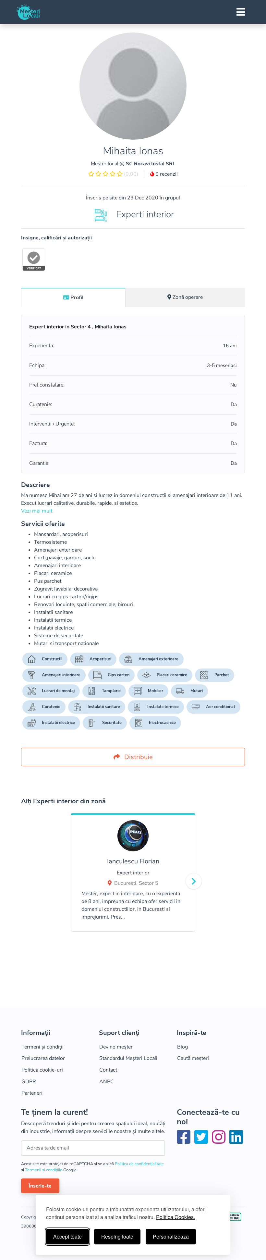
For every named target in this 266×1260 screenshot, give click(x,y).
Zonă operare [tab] (188, 297)
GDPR (28, 1081)
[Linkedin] (236, 1141)
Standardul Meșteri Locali (128, 1058)
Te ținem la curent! (54, 1112)
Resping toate (117, 1236)
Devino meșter (116, 1046)
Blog (182, 1046)
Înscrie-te (40, 1186)
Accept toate (67, 1236)
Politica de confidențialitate (139, 1164)
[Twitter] (202, 1141)
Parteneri (31, 1093)
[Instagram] (220, 1141)
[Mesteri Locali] (28, 12)
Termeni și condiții (42, 1046)
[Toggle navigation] (241, 12)
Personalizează (171, 1236)
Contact (108, 1070)
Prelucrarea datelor (43, 1058)
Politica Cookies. (175, 1217)
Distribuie (138, 757)
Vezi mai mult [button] (36, 511)
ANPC (106, 1081)
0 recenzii (166, 174)
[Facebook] (185, 1141)
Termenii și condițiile (44, 1170)
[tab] (73, 297)
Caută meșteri (193, 1058)
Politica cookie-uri (42, 1070)
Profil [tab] (76, 297)
